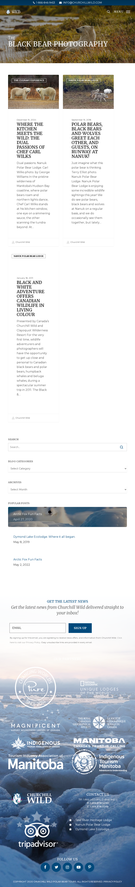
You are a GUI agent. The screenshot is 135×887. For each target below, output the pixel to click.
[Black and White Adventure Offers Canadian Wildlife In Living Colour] (33, 336)
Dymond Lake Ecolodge (92, 829)
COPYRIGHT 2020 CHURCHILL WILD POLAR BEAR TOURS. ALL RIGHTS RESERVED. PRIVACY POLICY (67, 881)
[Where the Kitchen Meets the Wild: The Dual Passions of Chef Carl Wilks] (33, 160)
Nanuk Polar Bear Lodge (83, 80)
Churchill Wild (22, 242)
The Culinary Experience (29, 80)
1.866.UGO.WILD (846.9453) (100, 799)
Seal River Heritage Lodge (93, 820)
